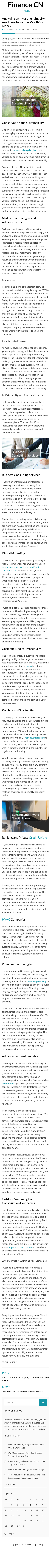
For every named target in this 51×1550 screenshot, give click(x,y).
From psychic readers (34, 737)
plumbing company (36, 981)
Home (14, 1362)
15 (12, 1515)
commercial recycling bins (25, 150)
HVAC (6, 919)
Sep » (11, 1533)
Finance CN (29, 1544)
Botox (29, 666)
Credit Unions (38, 837)
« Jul (5, 1533)
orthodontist (8, 1083)
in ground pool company (21, 1247)
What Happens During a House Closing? (26, 1469)
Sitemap (39, 1544)
